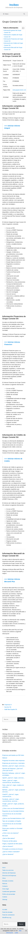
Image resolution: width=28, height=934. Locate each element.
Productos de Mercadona (9, 841)
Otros (4, 878)
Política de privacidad (8, 894)
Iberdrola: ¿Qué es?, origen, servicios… (14, 766)
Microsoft (5, 835)
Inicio (3, 867)
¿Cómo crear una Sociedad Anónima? (13, 808)
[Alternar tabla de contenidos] (22, 28)
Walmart (4, 758)
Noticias (4, 883)
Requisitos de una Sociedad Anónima (13, 811)
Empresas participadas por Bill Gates (13, 755)
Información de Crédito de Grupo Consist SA (13, 44)
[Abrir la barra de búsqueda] (24, 14)
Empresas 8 (7, 704)
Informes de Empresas (9, 873)
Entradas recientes (7, 881)
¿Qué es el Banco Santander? (11, 851)
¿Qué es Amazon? (7, 846)
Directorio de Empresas (9, 875)
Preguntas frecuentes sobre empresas (13, 760)
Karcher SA (7, 707)
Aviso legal (5, 889)
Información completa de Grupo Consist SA (13, 36)
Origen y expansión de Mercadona (12, 843)
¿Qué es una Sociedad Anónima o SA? (13, 818)
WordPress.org (6, 917)
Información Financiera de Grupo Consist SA (13, 40)
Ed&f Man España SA (10, 709)
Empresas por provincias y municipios (13, 763)
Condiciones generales (9, 891)
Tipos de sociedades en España (11, 821)
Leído (16, 932)
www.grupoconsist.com (19, 90)
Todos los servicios (8, 870)
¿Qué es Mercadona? (8, 838)
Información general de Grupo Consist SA (12, 31)
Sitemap (4, 899)
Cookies (4, 897)
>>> (5, 342)
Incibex (14, 4)
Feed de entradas (7, 912)
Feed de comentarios (8, 915)
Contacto (5, 886)
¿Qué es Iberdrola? (8, 854)
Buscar (21, 719)
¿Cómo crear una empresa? (10, 833)
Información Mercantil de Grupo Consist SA (13, 48)
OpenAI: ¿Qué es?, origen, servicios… (13, 778)
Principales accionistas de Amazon (12, 849)
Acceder (4, 909)
